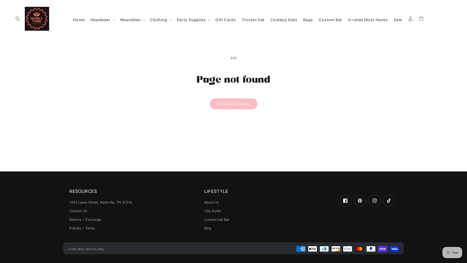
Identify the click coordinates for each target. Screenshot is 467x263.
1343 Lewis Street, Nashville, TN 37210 (100, 202)
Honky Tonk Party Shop (91, 249)
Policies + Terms (82, 228)
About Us (211, 202)
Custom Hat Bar (216, 220)
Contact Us (78, 211)
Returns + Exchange (85, 220)
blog (207, 228)
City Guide (212, 211)
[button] (17, 18)
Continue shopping (233, 104)
